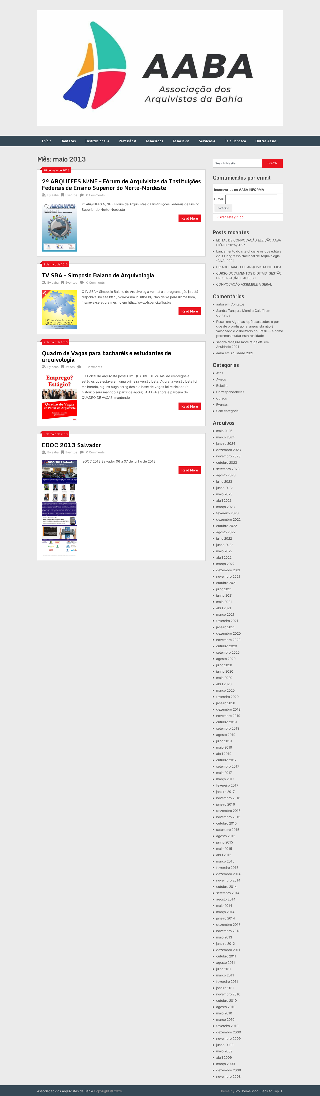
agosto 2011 (225, 962)
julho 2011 (223, 969)
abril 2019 (223, 754)
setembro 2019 (227, 728)
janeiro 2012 (225, 943)
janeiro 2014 (225, 918)
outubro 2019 (226, 722)
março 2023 (225, 507)
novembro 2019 (228, 716)
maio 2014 (224, 906)
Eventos (71, 195)
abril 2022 (223, 557)
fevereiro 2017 (227, 785)
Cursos (221, 398)
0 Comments (95, 195)
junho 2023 (224, 488)
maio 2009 (224, 1051)
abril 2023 (224, 500)
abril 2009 (224, 1057)
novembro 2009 (228, 1038)
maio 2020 (224, 678)
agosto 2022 (225, 532)
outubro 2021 (226, 583)
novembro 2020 (228, 640)
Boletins (222, 386)
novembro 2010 (228, 994)
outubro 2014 (226, 887)
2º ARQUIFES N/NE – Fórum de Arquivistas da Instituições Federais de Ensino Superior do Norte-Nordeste (121, 184)
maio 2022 (224, 551)
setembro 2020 (228, 652)
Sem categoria (227, 411)
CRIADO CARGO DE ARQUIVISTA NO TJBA (248, 267)
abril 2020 (224, 684)
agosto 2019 (225, 735)
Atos (219, 373)
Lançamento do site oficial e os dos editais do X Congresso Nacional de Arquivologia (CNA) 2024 (248, 256)
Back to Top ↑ (271, 1091)
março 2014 (225, 912)
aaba (55, 195)
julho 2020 (224, 665)
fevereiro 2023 (227, 513)
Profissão (126, 141)
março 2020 (225, 690)
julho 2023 (224, 481)
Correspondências (230, 392)
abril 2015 (223, 855)
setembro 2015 (227, 830)
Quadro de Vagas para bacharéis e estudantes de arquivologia (106, 356)
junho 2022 (224, 545)
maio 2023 (224, 494)
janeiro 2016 (225, 804)
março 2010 (225, 1019)
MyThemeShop (247, 1091)
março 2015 (225, 861)
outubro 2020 (226, 646)
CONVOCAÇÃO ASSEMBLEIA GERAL (244, 284)
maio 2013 (224, 937)
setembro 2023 (228, 469)
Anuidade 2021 (227, 347)
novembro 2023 (228, 456)
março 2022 (225, 564)
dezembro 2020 (228, 633)
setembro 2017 (227, 766)
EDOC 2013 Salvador (71, 444)
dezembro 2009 (228, 1032)
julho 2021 (224, 589)
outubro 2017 (226, 760)
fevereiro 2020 (227, 697)
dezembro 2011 (228, 950)
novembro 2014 (228, 880)
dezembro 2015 (228, 811)
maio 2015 (224, 849)
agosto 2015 (225, 836)
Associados (154, 141)
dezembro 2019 (228, 709)
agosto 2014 (225, 899)
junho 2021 (224, 595)
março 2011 (225, 975)
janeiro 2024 (225, 443)
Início (46, 141)
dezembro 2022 (228, 519)
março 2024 (225, 437)
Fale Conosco (235, 141)
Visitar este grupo (229, 217)
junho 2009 (225, 1045)
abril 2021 (223, 608)
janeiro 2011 (225, 988)
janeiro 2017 (225, 792)
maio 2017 (224, 773)
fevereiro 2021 (227, 621)
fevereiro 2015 (227, 868)
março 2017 (225, 779)
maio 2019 (224, 747)
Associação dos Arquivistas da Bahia (65, 1091)
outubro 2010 (226, 1000)
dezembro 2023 (228, 450)
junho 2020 (224, 671)
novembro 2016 (228, 798)
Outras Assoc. (266, 141)
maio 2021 (224, 602)
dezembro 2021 (228, 570)
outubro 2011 (226, 956)
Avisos (70, 367)
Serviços (205, 141)
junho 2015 (224, 842)
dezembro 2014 (228, 874)
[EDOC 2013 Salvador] (59, 507)
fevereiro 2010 (227, 1026)
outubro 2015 (226, 823)
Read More (189, 218)
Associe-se (181, 141)
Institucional (96, 141)
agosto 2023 (226, 475)
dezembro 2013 (228, 925)
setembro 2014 (227, 893)
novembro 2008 (228, 1076)
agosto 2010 (225, 1007)
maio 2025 (224, 431)
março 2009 (225, 1064)
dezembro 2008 (228, 1070)
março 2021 (225, 614)
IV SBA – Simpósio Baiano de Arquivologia (98, 275)
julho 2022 (224, 538)
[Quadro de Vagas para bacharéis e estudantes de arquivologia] (59, 397)
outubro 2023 (226, 462)
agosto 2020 (226, 659)
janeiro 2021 (225, 627)
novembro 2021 (228, 576)
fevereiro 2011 (227, 981)
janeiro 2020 (225, 703)
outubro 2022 (226, 526)
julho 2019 (224, 741)
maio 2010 (224, 1013)
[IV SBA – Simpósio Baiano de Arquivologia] (59, 309)
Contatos (68, 141)
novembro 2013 (228, 931)
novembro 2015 (228, 817)
